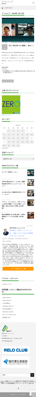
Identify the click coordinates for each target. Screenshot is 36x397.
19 (27, 138)
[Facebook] (18, 388)
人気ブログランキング (7, 114)
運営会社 (32, 381)
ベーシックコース (6, 199)
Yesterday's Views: (7, 306)
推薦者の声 (18, 381)
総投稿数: (5, 317)
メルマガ (15, 382)
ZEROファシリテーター (6, 382)
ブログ (5, 68)
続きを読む (5, 67)
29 (8, 145)
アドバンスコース (6, 212)
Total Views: (6, 312)
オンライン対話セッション (9, 172)
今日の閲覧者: (6, 303)
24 (18, 141)
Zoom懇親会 (6, 71)
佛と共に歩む (22, 71)
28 (4, 145)
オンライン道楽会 (14, 71)
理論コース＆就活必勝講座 (8, 383)
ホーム (2, 381)
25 (22, 141)
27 (31, 141)
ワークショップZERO (20, 394)
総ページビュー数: (7, 314)
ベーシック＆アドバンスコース (27, 382)
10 (18, 134)
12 (27, 134)
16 (13, 138)
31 (18, 145)
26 (27, 141)
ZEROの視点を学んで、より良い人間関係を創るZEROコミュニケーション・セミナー (13, 184)
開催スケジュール (10, 381)
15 (8, 138)
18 (22, 138)
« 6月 (3, 148)
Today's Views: (6, 300)
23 (13, 141)
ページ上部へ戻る (33, 394)
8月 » (6, 148)
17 (18, 138)
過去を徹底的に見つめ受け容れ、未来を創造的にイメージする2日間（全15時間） (13, 216)
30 (13, 145)
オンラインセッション (7, 170)
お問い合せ (31, 383)
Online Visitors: (7, 297)
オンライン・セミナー (21, 383)
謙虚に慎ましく (9, 72)
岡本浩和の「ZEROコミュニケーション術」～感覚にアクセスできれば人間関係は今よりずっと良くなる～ (21, 233)
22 (8, 141)
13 (31, 134)
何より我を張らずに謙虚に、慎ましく (21, 45)
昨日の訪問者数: (7, 309)
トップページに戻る (7, 81)
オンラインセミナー (7, 179)
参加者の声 (25, 381)
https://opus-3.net (8, 340)
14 (4, 138)
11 (22, 134)
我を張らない (30, 71)
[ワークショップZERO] (8, 3)
